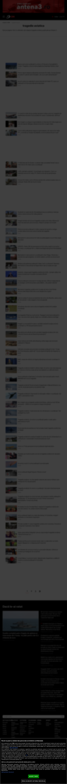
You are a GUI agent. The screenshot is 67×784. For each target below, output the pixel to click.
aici (27, 755)
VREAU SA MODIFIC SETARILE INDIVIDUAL (33, 781)
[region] (33, 761)
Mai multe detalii (14, 747)
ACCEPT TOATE (33, 776)
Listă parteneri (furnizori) (7, 772)
